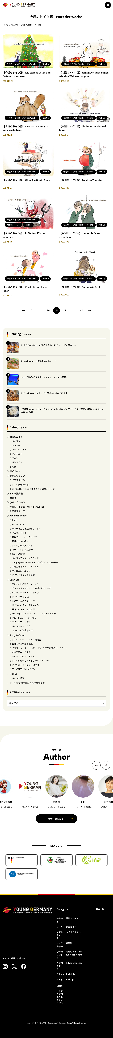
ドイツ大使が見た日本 (22, 545)
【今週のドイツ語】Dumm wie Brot (79, 287)
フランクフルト (19, 449)
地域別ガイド (16, 436)
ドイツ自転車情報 (20, 484)
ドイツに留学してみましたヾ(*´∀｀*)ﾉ (30, 660)
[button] (96, 765)
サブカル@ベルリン (21, 570)
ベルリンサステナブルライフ (25, 592)
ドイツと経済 (18, 678)
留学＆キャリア (17, 475)
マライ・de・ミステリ (22, 549)
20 (48, 310)
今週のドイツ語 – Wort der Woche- (27, 506)
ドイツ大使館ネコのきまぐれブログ (27, 682)
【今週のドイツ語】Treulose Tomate (80, 180)
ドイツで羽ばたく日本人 (23, 656)
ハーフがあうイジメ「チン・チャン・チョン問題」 (44, 377)
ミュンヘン (17, 445)
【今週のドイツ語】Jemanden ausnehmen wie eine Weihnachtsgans (84, 74)
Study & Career (17, 635)
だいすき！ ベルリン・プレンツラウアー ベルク (34, 613)
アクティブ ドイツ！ (21, 621)
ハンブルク (17, 453)
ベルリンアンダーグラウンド (25, 558)
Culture (13, 520)
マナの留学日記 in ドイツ (23, 668)
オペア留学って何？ (21, 652)
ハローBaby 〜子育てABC (24, 617)
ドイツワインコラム (21, 626)
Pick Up (13, 673)
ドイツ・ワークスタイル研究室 (26, 639)
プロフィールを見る (30, 806)
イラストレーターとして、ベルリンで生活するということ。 (40, 648)
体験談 (13, 497)
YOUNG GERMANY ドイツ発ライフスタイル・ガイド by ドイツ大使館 (27, 910)
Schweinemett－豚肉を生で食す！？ (38, 361)
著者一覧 (100, 908)
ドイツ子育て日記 (20, 596)
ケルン (15, 457)
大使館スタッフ (17, 511)
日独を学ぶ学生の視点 (22, 643)
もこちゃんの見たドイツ (23, 600)
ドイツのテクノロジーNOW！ (26, 664)
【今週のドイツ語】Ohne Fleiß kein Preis (26, 180)
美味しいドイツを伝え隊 (23, 609)
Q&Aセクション (17, 502)
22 (64, 310)
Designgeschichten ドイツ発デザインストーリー (35, 562)
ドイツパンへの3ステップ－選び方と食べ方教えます (45, 393)
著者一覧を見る (56, 818)
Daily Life (14, 579)
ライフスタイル (17, 480)
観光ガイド (15, 471)
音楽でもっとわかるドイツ (24, 537)
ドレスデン (17, 462)
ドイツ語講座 (16, 493)
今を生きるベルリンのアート (25, 566)
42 (81, 310)
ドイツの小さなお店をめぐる (25, 605)
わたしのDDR (18, 553)
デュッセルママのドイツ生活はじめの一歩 (31, 588)
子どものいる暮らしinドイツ (25, 584)
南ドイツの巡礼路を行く (23, 630)
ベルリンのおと (19, 524)
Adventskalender (18, 515)
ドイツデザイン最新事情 (23, 574)
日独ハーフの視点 (20, 541)
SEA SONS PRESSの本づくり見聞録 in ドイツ (33, 488)
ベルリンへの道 (19, 532)
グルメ (13, 466)
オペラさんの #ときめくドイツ (26, 528)
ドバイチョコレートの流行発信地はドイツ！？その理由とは (48, 345)
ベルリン (16, 441)
